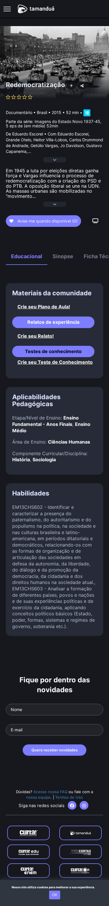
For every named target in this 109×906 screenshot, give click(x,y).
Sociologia (44, 459)
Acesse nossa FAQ (50, 791)
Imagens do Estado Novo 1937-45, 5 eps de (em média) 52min (53, 123)
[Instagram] (84, 805)
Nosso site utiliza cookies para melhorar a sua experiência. (54, 887)
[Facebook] (72, 805)
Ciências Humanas (69, 442)
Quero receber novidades (54, 750)
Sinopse (63, 256)
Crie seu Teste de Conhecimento (55, 362)
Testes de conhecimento (53, 351)
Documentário (19, 112)
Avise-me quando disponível (47, 220)
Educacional (26, 256)
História (21, 459)
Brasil (42, 112)
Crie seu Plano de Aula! (43, 307)
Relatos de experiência (53, 322)
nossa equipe (38, 797)
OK (54, 894)
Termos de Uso (69, 797)
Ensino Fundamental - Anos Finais (45, 421)
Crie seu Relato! (35, 336)
